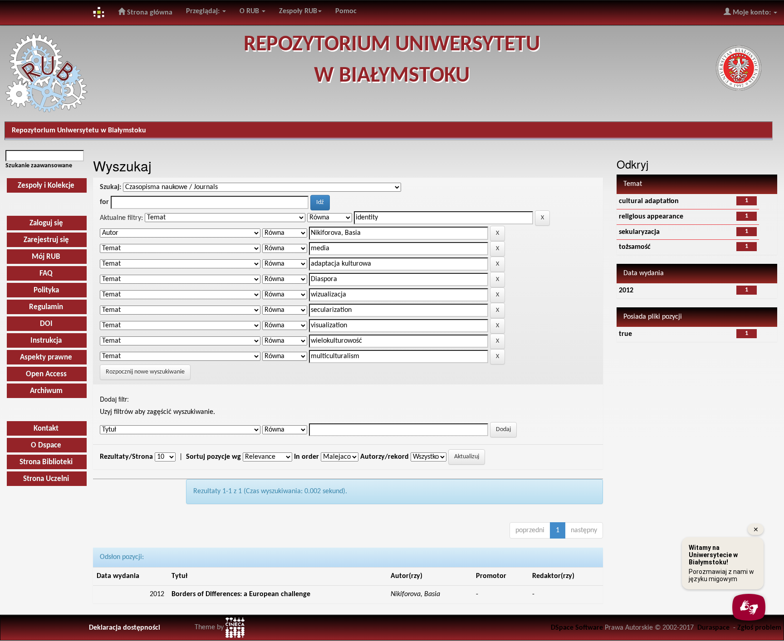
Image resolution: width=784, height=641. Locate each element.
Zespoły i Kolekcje (46, 185)
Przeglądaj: (203, 11)
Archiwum (46, 391)
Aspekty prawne (46, 357)
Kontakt (46, 428)
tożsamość (635, 247)
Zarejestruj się (46, 240)
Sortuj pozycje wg (213, 457)
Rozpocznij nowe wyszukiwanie (145, 372)
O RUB (250, 11)
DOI (46, 324)
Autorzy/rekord (384, 457)
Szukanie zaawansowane (38, 166)
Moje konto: (752, 12)
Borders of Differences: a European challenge (241, 594)
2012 (626, 290)
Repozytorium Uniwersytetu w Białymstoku (79, 130)
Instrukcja (46, 341)
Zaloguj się (46, 223)
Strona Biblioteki (46, 462)
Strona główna (148, 12)
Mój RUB (46, 257)
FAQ (46, 273)
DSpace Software (577, 627)
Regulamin (46, 307)
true (625, 334)
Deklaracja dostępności (124, 627)
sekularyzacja (639, 232)
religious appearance (651, 216)
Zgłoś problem (759, 627)
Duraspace (713, 627)
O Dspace (46, 445)
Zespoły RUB (298, 11)
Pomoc (346, 11)
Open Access (46, 374)
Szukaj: (110, 187)
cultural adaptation (649, 201)
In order (306, 457)
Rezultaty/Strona (126, 457)
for (104, 202)
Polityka (46, 290)
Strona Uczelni (46, 479)
